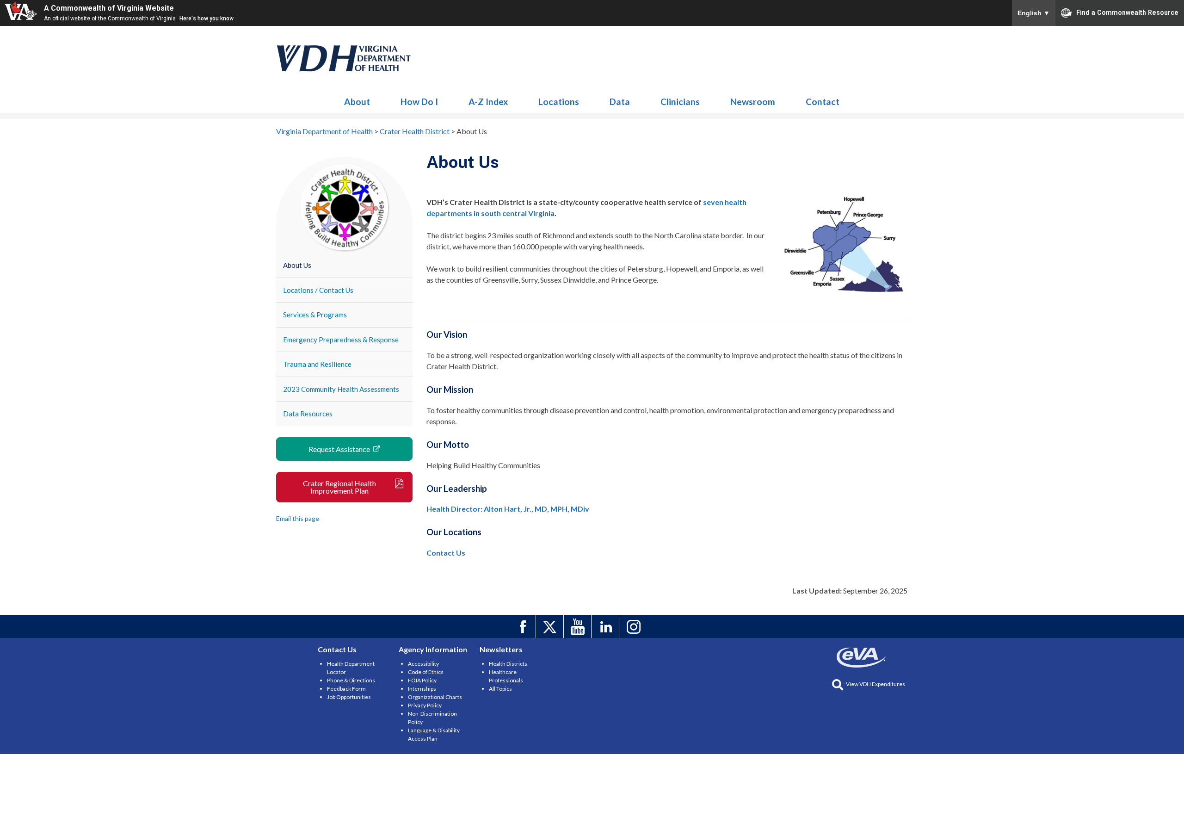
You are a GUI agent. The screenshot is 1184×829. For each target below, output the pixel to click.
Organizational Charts (435, 696)
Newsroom (752, 101)
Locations (558, 101)
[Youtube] (579, 626)
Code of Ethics (426, 671)
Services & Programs (315, 314)
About (357, 101)
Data (620, 101)
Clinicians (680, 101)
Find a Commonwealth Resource (1127, 12)
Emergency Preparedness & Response (341, 339)
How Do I (419, 101)
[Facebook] (523, 626)
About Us (297, 265)
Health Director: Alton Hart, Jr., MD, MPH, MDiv (507, 508)
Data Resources (308, 413)
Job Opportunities (349, 696)
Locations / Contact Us (318, 290)
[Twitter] (551, 626)
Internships (422, 688)
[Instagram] (634, 626)
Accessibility (423, 663)
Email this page (297, 518)
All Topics (500, 688)
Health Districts (508, 663)
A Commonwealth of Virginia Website (109, 8)
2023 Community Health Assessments (341, 389)
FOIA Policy (422, 680)
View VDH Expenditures (875, 684)
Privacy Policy (425, 705)
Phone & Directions (351, 680)
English (1034, 13)
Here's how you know (206, 18)
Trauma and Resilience (317, 364)
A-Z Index (488, 101)
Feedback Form (346, 688)
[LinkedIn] (606, 626)
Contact (822, 101)
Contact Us (445, 552)
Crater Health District (344, 58)
